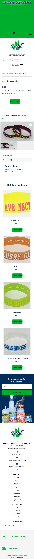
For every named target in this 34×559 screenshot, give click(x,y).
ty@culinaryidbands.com (17, 466)
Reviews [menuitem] (17, 493)
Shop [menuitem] (17, 480)
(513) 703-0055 (17, 454)
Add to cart (15, 101)
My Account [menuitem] (17, 514)
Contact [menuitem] (17, 496)
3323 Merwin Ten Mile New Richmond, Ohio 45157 (17, 447)
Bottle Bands (11, 73)
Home (3, 73)
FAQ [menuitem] (17, 487)
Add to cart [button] (17, 229)
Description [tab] (7, 155)
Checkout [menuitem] (17, 510)
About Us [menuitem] (17, 484)
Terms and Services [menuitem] (17, 517)
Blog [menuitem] (17, 490)
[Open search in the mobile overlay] (17, 60)
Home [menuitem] (17, 477)
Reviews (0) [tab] (7, 160)
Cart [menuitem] (17, 507)
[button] (30, 124)
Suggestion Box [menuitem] (17, 500)
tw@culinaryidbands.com (17, 460)
